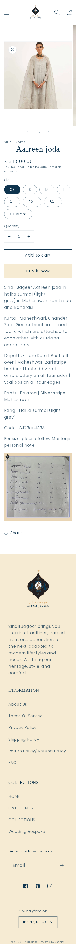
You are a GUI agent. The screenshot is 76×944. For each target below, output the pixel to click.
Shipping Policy (23, 739)
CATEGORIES (20, 808)
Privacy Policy (22, 727)
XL (12, 201)
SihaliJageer (31, 942)
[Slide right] (48, 132)
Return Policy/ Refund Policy (37, 751)
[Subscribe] (62, 865)
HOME (14, 796)
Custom (18, 214)
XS (12, 189)
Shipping (32, 167)
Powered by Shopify (51, 942)
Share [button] (16, 532)
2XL (31, 201)
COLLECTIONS (21, 819)
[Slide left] (27, 132)
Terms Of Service (25, 715)
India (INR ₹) (34, 921)
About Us (17, 704)
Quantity (12, 226)
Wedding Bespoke (26, 831)
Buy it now (38, 271)
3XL (53, 201)
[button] (7, 12)
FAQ (12, 762)
